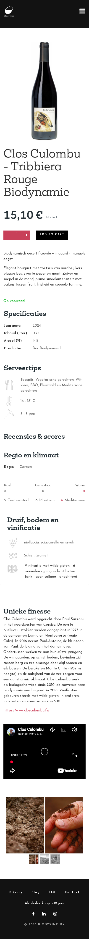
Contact (72, 892)
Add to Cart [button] (52, 234)
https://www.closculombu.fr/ (26, 710)
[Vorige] (12, 832)
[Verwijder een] (7, 235)
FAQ (52, 892)
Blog (35, 892)
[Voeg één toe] (26, 235)
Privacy (15, 892)
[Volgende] (77, 832)
